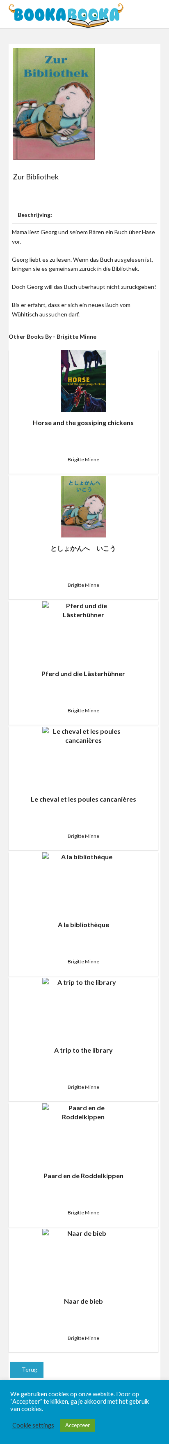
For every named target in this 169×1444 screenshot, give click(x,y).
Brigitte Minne (83, 459)
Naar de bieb (83, 1301)
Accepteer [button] (77, 1425)
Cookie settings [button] (33, 1425)
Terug (29, 1369)
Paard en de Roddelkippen (83, 1175)
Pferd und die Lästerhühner (83, 673)
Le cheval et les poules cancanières (83, 799)
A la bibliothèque (83, 924)
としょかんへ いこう (83, 548)
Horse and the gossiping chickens (83, 422)
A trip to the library (83, 1050)
